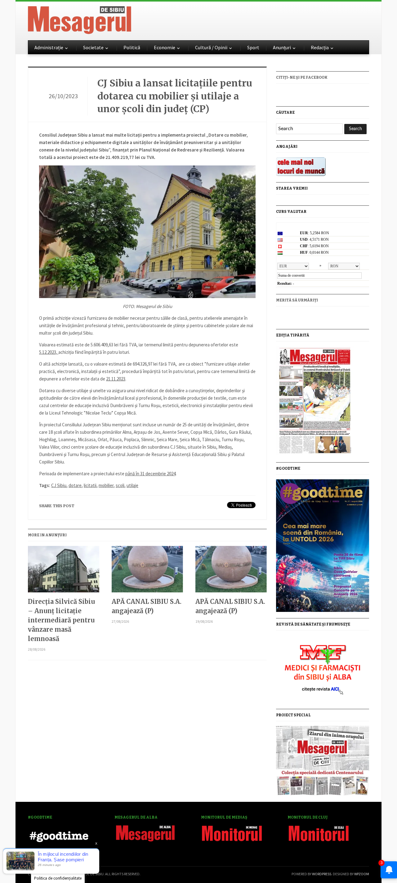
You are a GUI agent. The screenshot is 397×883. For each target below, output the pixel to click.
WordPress (321, 874)
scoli (120, 485)
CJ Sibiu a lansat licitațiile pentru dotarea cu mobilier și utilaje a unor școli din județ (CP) (174, 96)
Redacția (320, 47)
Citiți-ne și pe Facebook (302, 77)
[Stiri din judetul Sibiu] (79, 19)
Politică (131, 47)
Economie (164, 47)
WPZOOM (361, 874)
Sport (253, 47)
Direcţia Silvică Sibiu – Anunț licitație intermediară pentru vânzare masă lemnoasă (61, 620)
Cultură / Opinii (211, 47)
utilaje (132, 485)
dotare (75, 485)
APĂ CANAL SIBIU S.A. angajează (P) (146, 606)
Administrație (48, 47)
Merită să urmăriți (297, 300)
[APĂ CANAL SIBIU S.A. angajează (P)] (147, 571)
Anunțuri (282, 47)
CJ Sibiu (58, 485)
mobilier (106, 485)
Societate (93, 47)
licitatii (90, 485)
